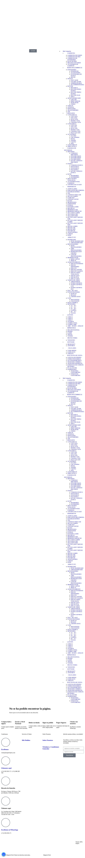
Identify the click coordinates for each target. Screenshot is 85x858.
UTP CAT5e (74, 116)
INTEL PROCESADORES (76, 246)
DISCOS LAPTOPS (76, 269)
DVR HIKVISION (76, 156)
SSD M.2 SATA (75, 275)
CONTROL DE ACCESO (74, 184)
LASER (69, 333)
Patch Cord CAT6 (75, 132)
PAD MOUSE (71, 230)
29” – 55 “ (73, 311)
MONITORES (71, 304)
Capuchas (73, 141)
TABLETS (70, 353)
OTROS (73, 104)
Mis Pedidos (26, 740)
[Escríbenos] (5, 742)
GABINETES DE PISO (73, 57)
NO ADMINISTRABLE (77, 84)
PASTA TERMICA (72, 302)
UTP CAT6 (74, 125)
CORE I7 (70, 320)
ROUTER (70, 86)
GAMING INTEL (72, 323)
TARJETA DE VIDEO (73, 280)
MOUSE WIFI (71, 229)
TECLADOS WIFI (72, 215)
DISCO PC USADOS (77, 271)
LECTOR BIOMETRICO (74, 360)
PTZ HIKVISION (76, 159)
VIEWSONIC (71, 340)
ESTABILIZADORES (73, 192)
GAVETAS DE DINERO (74, 357)
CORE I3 (70, 317)
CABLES (70, 233)
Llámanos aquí (6, 768)
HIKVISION (70, 151)
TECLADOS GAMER (73, 212)
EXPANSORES (71, 69)
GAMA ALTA (71, 352)
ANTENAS (70, 107)
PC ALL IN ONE (72, 368)
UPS (68, 193)
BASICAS (74, 293)
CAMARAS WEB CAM (74, 195)
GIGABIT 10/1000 (76, 81)
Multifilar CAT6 (75, 130)
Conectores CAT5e (76, 122)
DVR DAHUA (75, 166)
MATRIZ (69, 331)
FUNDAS (70, 205)
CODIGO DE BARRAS (74, 359)
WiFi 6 (72, 96)
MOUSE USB (71, 227)
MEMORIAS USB (72, 209)
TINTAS (69, 334)
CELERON (70, 321)
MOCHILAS (71, 208)
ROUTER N (74, 87)
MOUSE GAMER (72, 226)
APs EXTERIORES (72, 110)
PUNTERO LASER (72, 206)
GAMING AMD (71, 324)
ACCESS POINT (75, 72)
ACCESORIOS (71, 134)
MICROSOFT (71, 344)
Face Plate (73, 135)
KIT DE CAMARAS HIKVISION (76, 161)
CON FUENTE (75, 301)
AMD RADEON (75, 281)
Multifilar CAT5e (75, 121)
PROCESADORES (72, 244)
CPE (68, 111)
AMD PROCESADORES (76, 249)
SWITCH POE (71, 108)
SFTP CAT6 (74, 128)
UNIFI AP (70, 105)
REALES (73, 295)
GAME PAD (70, 197)
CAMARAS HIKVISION (74, 153)
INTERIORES (75, 175)
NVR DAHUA (75, 168)
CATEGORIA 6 (71, 124)
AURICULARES (72, 189)
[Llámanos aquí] (5, 760)
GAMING (73, 310)
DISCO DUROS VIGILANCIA (72, 179)
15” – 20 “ (73, 305)
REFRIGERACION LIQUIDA (76, 252)
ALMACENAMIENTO (73, 262)
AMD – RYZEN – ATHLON (75, 326)
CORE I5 (70, 318)
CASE (69, 298)
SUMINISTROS (71, 369)
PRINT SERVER (75, 101)
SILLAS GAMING (72, 196)
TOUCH (73, 313)
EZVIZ (69, 174)
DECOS (73, 77)
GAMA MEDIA (71, 350)
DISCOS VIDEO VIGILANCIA (75, 273)
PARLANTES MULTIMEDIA (75, 190)
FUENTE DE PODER (73, 292)
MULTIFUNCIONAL (73, 330)
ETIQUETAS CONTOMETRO (75, 374)
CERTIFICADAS (75, 296)
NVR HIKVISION (76, 157)
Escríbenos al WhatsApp (9, 830)
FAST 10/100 (74, 80)
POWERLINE (75, 71)
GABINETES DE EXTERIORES (72, 59)
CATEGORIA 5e (72, 115)
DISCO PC (74, 268)
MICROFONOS (71, 202)
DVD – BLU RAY (72, 290)
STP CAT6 (74, 127)
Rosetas (73, 138)
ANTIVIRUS (71, 345)
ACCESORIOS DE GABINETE (72, 65)
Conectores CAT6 (75, 131)
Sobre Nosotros (47, 740)
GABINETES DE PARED (74, 55)
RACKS (69, 200)
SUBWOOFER (71, 203)
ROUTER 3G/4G (75, 95)
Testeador (73, 140)
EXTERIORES (75, 177)
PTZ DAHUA (75, 169)
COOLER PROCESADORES (76, 255)
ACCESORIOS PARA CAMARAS (73, 182)
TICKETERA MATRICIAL (75, 363)
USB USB (73, 99)
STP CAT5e (74, 118)
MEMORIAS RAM (72, 257)
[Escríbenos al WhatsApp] (5, 822)
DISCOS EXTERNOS (77, 263)
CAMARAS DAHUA (77, 165)
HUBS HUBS (74, 102)
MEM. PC (73, 260)
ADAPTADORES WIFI (74, 98)
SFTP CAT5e (74, 119)
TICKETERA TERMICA (74, 362)
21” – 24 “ (73, 307)
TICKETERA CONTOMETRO (75, 371)
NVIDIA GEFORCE (76, 283)
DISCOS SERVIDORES (75, 265)
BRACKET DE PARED (74, 63)
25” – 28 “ (73, 308)
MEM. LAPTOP (75, 259)
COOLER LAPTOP (72, 199)
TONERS (70, 336)
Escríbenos (5, 749)
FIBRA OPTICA (72, 146)
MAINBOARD (71, 239)
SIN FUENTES (75, 299)
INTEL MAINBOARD (77, 241)
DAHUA (69, 163)
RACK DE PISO (72, 61)
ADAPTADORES (72, 232)
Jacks (72, 143)
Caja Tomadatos (75, 137)
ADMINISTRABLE (76, 83)
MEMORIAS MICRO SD (74, 211)
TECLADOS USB (72, 214)
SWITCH (70, 78)
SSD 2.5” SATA (75, 278)
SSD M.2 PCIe (75, 277)
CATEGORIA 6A (72, 144)
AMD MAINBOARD (77, 242)
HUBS (69, 235)
